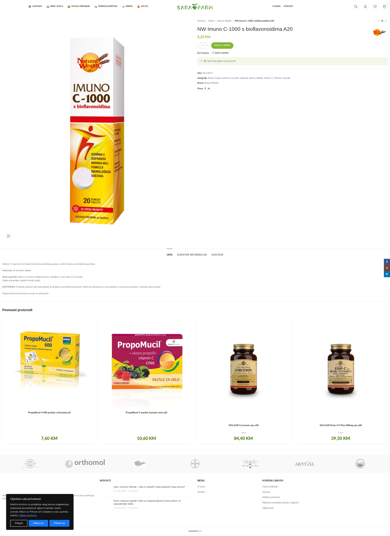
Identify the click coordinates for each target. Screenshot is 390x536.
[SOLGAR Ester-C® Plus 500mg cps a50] (341, 369)
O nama (201, 487)
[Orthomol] (84, 463)
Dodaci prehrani (222, 78)
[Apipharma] (250, 463)
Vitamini (278, 78)
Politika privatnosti (28, 516)
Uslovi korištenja (270, 487)
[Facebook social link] (205, 88)
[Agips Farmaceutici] (360, 463)
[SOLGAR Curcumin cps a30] (244, 369)
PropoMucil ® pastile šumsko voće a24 (146, 412)
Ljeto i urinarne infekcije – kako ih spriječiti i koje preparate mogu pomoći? (149, 487)
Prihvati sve (59, 523)
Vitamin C (268, 78)
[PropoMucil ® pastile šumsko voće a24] (146, 363)
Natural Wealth (211, 83)
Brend (211, 21)
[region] (40, 512)
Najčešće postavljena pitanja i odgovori (280, 503)
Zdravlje (286, 78)
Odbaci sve (38, 523)
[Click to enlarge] (8, 236)
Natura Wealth (224, 21)
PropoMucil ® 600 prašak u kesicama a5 (49, 412)
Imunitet (235, 78)
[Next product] (386, 21)
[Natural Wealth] (139, 463)
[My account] (365, 7)
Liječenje (244, 78)
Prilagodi (19, 523)
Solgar (243, 433)
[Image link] (19, 486)
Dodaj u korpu (222, 45)
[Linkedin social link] (209, 88)
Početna (201, 21)
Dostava (266, 492)
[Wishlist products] (375, 7)
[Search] (356, 7)
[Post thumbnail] (105, 490)
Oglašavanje (268, 508)
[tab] (170, 253)
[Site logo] (195, 6)
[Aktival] (305, 463)
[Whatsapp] (381, 528)
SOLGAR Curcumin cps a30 (244, 425)
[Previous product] (378, 21)
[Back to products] (382, 21)
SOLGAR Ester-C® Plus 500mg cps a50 (341, 425)
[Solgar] (29, 463)
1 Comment (133, 491)
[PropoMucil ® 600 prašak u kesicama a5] (49, 363)
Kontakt (201, 492)
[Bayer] (195, 463)
